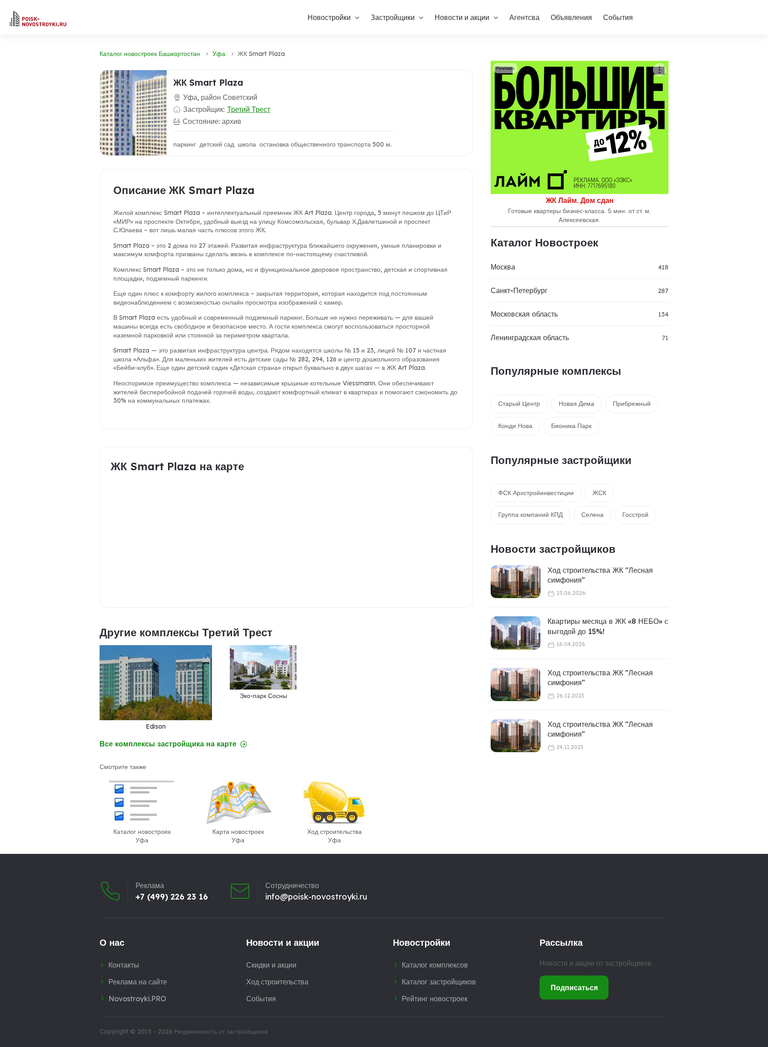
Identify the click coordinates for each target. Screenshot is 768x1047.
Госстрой (635, 515)
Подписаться (574, 987)
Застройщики (393, 17)
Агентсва (524, 17)
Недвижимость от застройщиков (221, 1031)
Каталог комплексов (435, 964)
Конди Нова (515, 426)
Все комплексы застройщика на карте (168, 744)
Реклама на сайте (137, 981)
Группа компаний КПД (530, 515)
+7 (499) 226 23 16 (172, 897)
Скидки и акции (271, 964)
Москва (503, 266)
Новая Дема (576, 404)
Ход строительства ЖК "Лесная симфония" (600, 575)
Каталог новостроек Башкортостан (150, 54)
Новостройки (329, 17)
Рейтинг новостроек (435, 998)
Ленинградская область (530, 337)
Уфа (218, 54)
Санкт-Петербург (519, 290)
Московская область (524, 313)
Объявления (571, 17)
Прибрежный (632, 404)
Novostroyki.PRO (137, 998)
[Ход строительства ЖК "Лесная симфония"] (515, 582)
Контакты (123, 964)
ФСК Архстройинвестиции (536, 493)
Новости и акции (462, 17)
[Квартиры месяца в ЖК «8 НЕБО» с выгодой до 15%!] (515, 633)
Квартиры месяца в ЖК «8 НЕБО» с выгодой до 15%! (608, 626)
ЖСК (599, 493)
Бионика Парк (571, 426)
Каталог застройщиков (439, 981)
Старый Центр (519, 404)
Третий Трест (248, 109)
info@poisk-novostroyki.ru (316, 897)
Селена (592, 515)
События (618, 17)
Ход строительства (277, 981)
